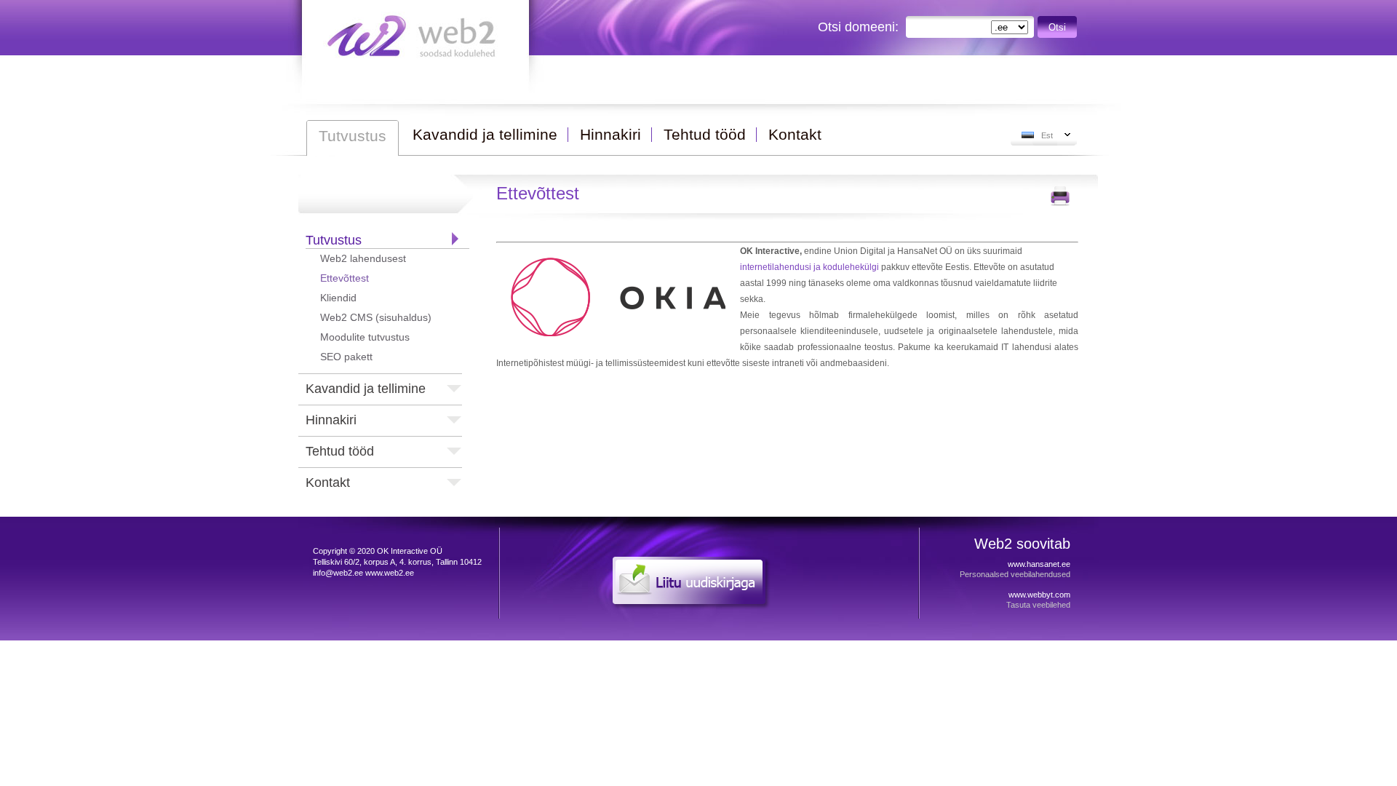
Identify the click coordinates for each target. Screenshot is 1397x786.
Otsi (1057, 27)
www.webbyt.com (1039, 594)
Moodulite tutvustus (365, 337)
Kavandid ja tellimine (366, 388)
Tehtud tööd (340, 451)
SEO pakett (346, 356)
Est (1047, 135)
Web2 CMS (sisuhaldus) (375, 317)
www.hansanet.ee (1039, 564)
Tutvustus (334, 240)
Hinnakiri (331, 420)
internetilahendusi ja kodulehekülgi (809, 267)
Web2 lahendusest (363, 258)
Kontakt (328, 482)
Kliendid (338, 297)
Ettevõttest (344, 278)
